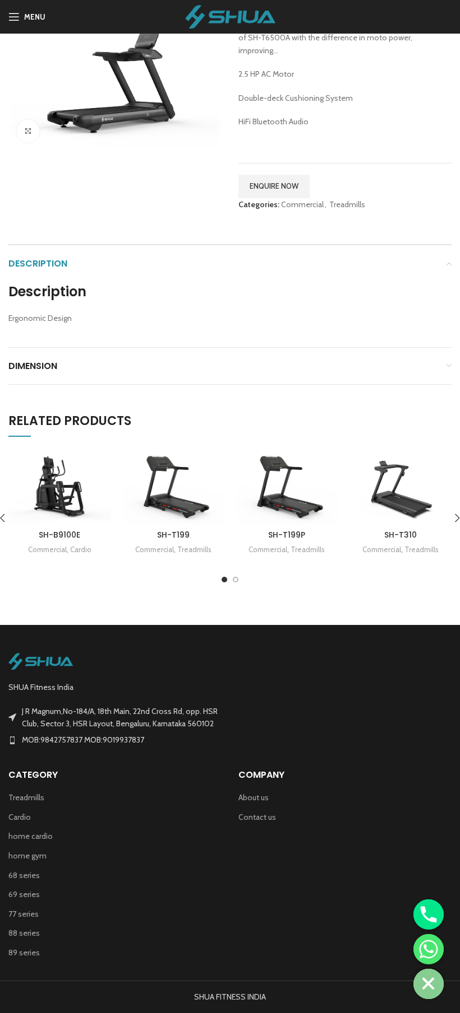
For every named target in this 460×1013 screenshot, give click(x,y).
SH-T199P (286, 534)
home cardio (30, 836)
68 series (24, 875)
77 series (23, 914)
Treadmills (347, 204)
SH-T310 (400, 534)
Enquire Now (274, 185)
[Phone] (428, 914)
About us (253, 797)
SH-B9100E (59, 534)
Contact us (257, 817)
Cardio (80, 549)
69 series (24, 894)
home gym (27, 856)
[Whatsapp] (428, 949)
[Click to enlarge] (28, 131)
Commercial (302, 204)
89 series (24, 952)
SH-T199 (173, 534)
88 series (24, 933)
